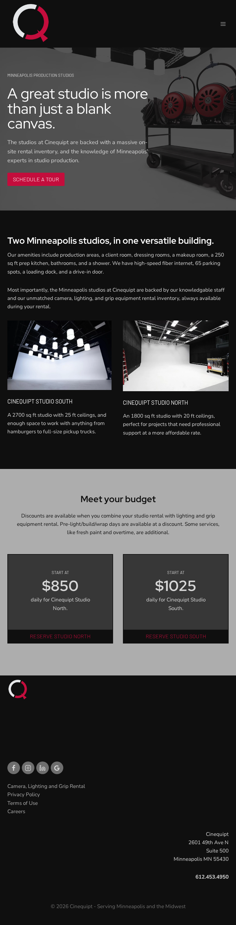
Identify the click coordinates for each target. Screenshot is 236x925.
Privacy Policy (23, 794)
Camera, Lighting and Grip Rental (46, 786)
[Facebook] (13, 768)
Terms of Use (22, 803)
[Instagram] (28, 768)
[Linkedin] (42, 768)
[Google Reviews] (57, 768)
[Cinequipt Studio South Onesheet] (60, 379)
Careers (16, 811)
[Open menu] (223, 24)
